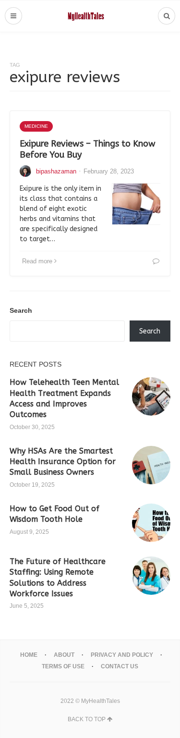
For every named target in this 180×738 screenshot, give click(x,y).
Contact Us (119, 666)
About (64, 655)
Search (21, 310)
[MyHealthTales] (90, 16)
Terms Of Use (63, 666)
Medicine (36, 126)
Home (28, 655)
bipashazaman (56, 171)
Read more (37, 261)
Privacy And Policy (122, 655)
